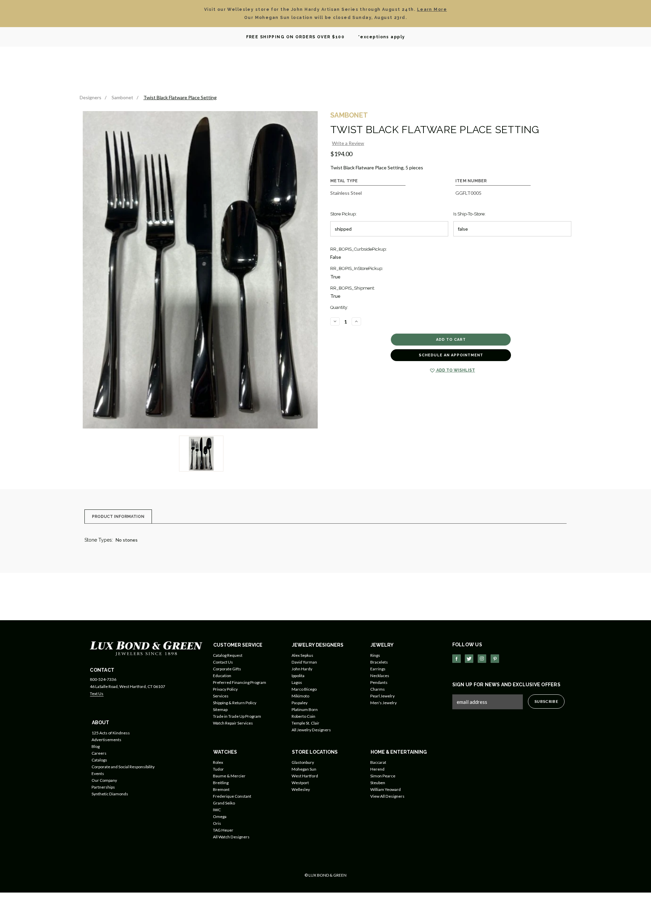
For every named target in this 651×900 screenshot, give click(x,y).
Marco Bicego (304, 689)
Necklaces (379, 675)
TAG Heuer (223, 830)
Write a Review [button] (348, 143)
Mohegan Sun (304, 769)
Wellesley (301, 789)
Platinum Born (305, 709)
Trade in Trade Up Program (237, 716)
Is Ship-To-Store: (469, 213)
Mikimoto (300, 695)
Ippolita (298, 675)
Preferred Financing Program (239, 682)
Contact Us (223, 662)
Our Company (104, 780)
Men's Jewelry (383, 702)
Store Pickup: (343, 213)
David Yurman (304, 662)
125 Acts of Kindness (111, 732)
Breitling (221, 782)
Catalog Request (227, 655)
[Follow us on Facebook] (456, 658)
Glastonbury (303, 762)
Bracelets (379, 662)
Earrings (378, 668)
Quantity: (339, 307)
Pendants (379, 682)
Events (98, 773)
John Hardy (302, 668)
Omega (219, 816)
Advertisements (106, 739)
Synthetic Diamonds (110, 793)
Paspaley (300, 702)
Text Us (96, 693)
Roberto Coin (303, 716)
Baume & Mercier (229, 775)
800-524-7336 (103, 679)
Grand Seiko (224, 802)
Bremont (221, 789)
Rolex (218, 762)
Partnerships (103, 787)
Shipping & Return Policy (234, 702)
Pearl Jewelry (382, 695)
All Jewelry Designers (311, 729)
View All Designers (387, 796)
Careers (99, 753)
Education (222, 675)
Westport (300, 782)
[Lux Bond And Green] (146, 647)
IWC (217, 809)
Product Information (118, 516)
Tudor (218, 769)
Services (221, 695)
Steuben (377, 782)
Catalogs (99, 759)
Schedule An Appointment (451, 355)
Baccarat (378, 762)
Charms (377, 689)
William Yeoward (385, 789)
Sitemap (220, 709)
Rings (375, 655)
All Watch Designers (231, 836)
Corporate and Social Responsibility (123, 766)
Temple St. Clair (305, 723)
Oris (217, 823)
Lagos (297, 682)
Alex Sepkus (302, 655)
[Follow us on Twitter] (469, 658)
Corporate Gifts (227, 668)
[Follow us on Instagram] (482, 658)
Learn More (432, 9)
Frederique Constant (232, 796)
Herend (377, 769)
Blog (96, 746)
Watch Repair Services (233, 723)
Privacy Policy (225, 689)
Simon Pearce (382, 775)
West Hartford (305, 775)
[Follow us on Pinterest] (495, 658)
